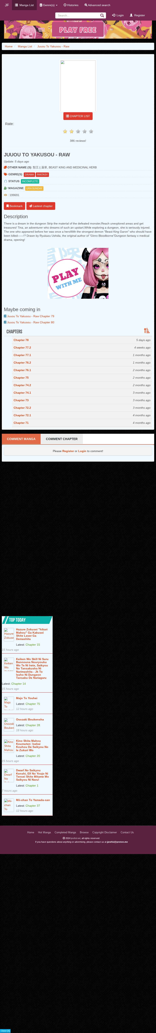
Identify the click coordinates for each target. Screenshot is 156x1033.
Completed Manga (65, 832)
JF (7, 5)
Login (119, 15)
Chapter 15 (33, 644)
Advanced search (98, 5)
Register (139, 15)
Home (30, 832)
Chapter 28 (33, 725)
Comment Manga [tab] (21, 439)
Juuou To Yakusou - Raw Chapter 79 (30, 316)
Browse (84, 832)
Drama (29, 174)
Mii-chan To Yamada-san (33, 800)
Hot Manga (44, 832)
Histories (72, 5)
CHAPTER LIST (79, 116)
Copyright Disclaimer (104, 832)
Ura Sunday (34, 188)
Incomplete (30, 181)
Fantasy (42, 174)
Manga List (26, 5)
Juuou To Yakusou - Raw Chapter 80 (30, 322)
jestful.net (75, 838)
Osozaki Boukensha (30, 719)
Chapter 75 (33, 703)
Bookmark (16, 206)
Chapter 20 (33, 755)
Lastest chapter (42, 206)
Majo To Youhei (26, 698)
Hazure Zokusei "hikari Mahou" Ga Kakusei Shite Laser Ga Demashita (32, 634)
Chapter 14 (18, 683)
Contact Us (127, 832)
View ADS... (6, 1031)
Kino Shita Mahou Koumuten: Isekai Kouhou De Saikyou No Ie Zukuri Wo (32, 745)
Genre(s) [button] (48, 5)
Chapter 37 (33, 805)
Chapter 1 (32, 785)
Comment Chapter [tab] (62, 439)
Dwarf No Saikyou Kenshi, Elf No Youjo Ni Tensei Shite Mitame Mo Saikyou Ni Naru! (32, 775)
